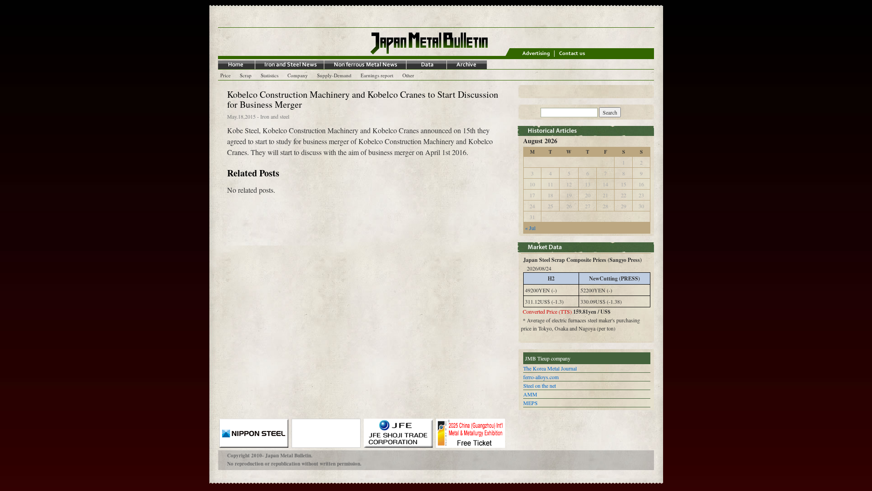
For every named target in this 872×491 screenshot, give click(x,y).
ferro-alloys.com (541, 377)
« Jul (530, 227)
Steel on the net (539, 385)
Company (297, 75)
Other (408, 75)
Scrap (246, 75)
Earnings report (377, 75)
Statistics (269, 75)
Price (225, 75)
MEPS (530, 402)
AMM (530, 394)
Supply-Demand (334, 75)
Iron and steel (274, 116)
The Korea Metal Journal (550, 368)
